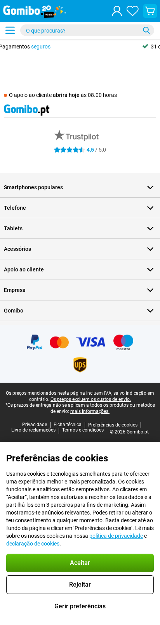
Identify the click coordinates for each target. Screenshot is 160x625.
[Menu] (10, 30)
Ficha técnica (68, 424)
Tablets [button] (13, 228)
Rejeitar (80, 584)
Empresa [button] (15, 290)
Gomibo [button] (13, 310)
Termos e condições (83, 430)
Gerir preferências (80, 606)
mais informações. (90, 411)
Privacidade (34, 424)
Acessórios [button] (17, 249)
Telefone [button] (15, 208)
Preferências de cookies (112, 425)
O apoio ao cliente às (63, 95)
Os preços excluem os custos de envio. (90, 399)
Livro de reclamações (33, 430)
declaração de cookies (32, 543)
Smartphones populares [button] (33, 187)
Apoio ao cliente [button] (24, 269)
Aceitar (80, 562)
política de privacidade (116, 536)
